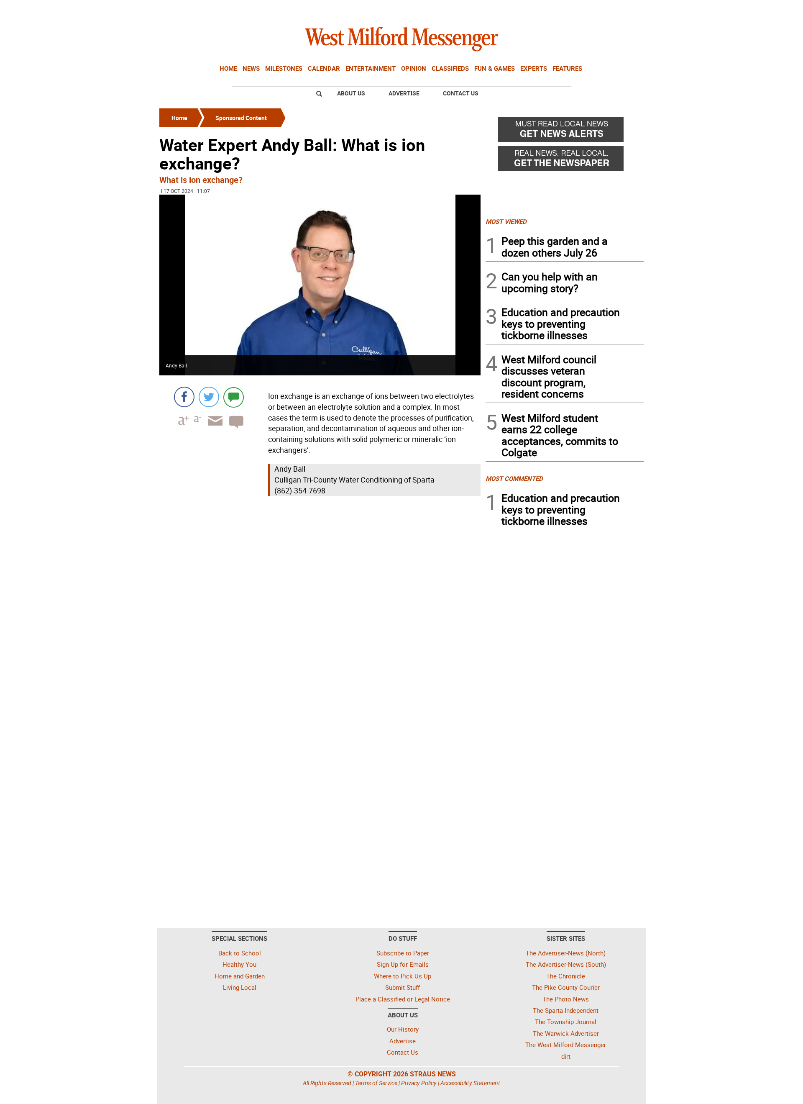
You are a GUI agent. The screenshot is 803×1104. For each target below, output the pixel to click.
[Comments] (233, 397)
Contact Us (460, 93)
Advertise (404, 93)
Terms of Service (376, 1083)
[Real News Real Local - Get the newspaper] (565, 160)
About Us (351, 93)
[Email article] (212, 428)
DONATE (623, 9)
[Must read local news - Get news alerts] (565, 131)
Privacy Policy (419, 1083)
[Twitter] (209, 397)
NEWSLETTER (576, 9)
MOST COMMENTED (514, 478)
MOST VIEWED (506, 221)
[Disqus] (320, 604)
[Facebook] (184, 397)
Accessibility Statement (470, 1083)
